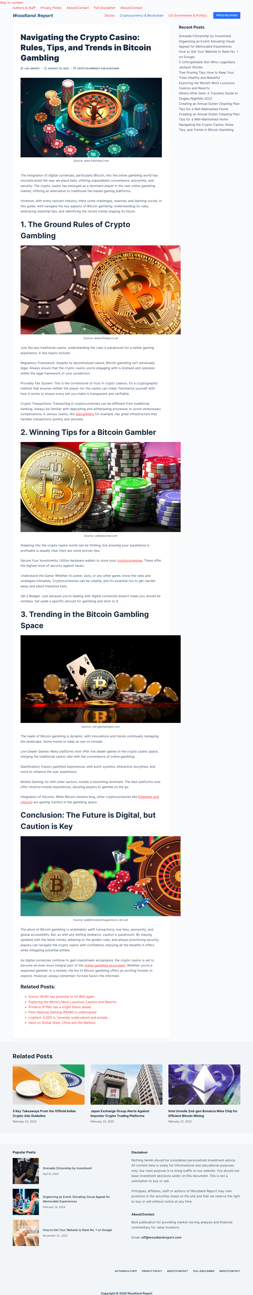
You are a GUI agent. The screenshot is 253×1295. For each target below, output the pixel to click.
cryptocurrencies (129, 560)
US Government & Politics (187, 15)
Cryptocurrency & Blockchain (141, 15)
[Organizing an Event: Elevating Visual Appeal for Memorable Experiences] (26, 1202)
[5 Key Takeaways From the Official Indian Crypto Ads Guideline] (49, 1084)
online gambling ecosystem (104, 965)
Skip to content (11, 3)
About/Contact (78, 8)
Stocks (110, 15)
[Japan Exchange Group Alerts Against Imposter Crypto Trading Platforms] (126, 1084)
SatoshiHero (85, 414)
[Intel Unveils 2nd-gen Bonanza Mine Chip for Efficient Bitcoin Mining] (204, 1084)
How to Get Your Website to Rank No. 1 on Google (77, 1230)
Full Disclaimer (104, 8)
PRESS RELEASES (226, 15)
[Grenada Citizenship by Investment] (26, 1171)
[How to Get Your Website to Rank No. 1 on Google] (26, 1233)
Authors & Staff (24, 8)
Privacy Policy (51, 8)
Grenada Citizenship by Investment (205, 36)
